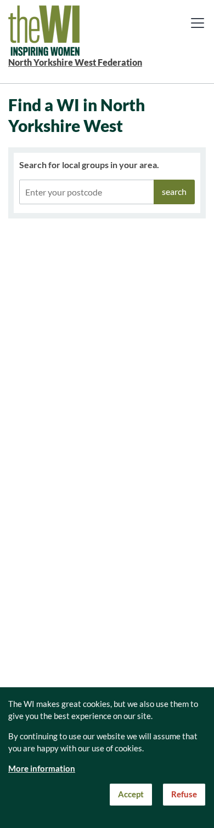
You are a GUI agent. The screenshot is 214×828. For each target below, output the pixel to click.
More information (41, 768)
